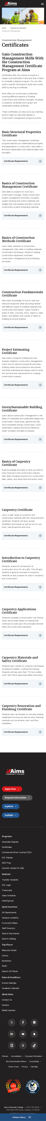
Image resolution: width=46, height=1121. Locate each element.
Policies (5, 1056)
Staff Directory (8, 928)
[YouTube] (23, 1034)
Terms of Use (13, 1067)
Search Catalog (9, 939)
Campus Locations (10, 918)
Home (4, 28)
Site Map (34, 1067)
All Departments (9, 912)
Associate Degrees (10, 842)
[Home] (15, 771)
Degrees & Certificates (18, 28)
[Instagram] (34, 1022)
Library (5, 955)
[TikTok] (34, 1045)
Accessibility (34, 1061)
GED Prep (6, 863)
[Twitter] (11, 1022)
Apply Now (10, 789)
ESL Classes (7, 857)
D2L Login (6, 885)
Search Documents (10, 933)
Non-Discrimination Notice (16, 1061)
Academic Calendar (10, 988)
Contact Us (7, 1000)
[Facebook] (23, 1022)
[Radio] (11, 1045)
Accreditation (16, 1056)
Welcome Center (9, 950)
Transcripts (7, 890)
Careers (5, 1005)
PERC (4, 966)
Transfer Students (10, 880)
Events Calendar (9, 983)
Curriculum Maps (9, 923)
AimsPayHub (8, 901)
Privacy (25, 1067)
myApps (9, 815)
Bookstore (6, 961)
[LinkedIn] (11, 1034)
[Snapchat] (34, 1034)
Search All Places (10, 971)
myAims (9, 806)
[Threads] (23, 1045)
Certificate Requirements (16, 161)
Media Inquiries (8, 1010)
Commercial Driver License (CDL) (17, 852)
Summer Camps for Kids (13, 868)
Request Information (15, 797)
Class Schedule (9, 895)
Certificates (7, 847)
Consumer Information (33, 1056)
